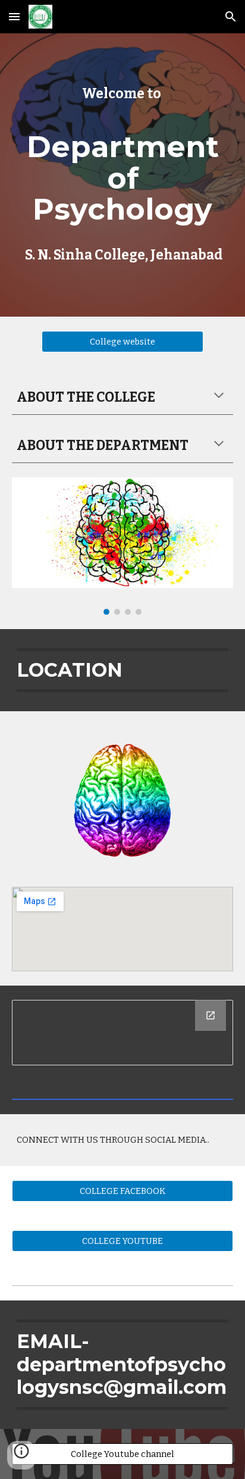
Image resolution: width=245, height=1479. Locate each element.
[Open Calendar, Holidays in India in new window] (210, 1015)
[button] (14, 16)
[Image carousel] (122, 545)
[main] (122, 175)
